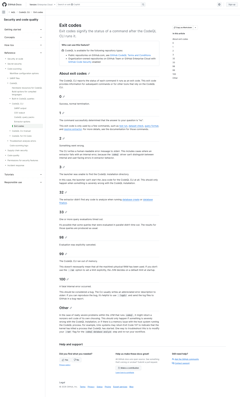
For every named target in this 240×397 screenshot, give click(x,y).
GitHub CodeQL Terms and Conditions (130, 55)
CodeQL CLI (24, 12)
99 (61, 254)
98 (61, 237)
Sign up (231, 4)
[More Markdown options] (195, 27)
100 (62, 279)
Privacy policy (64, 365)
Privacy (91, 386)
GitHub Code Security (80, 61)
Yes (66, 360)
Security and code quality (21, 19)
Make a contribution (130, 368)
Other (64, 308)
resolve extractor (73, 129)
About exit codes (73, 73)
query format (151, 125)
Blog (131, 386)
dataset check (136, 125)
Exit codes (38, 12)
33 (61, 212)
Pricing (108, 386)
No (78, 360)
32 (61, 192)
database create (130, 199)
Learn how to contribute (125, 372)
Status (99, 386)
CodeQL (11, 12)
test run (123, 125)
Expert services (120, 386)
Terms (82, 386)
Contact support (182, 363)
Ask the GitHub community (187, 359)
